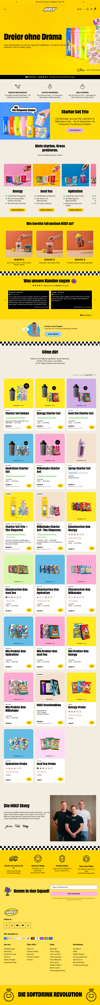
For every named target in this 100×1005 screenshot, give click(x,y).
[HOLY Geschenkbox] (50, 687)
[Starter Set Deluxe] (18, 393)
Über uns (30, 949)
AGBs (75, 952)
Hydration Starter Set (16, 470)
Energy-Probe (77, 707)
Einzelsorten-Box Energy (79, 528)
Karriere (30, 960)
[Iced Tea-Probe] (50, 744)
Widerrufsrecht (78, 954)
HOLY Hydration (56, 957)
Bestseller (53, 949)
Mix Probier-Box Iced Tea (47, 653)
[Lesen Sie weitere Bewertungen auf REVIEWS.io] (86, 315)
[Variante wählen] (29, 548)
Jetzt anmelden (73, 894)
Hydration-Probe (16, 764)
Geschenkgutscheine (57, 971)
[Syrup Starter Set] (81, 448)
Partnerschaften (33, 957)
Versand (7, 957)
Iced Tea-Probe (46, 764)
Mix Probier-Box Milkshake (15, 709)
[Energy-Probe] (81, 687)
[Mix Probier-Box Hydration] (18, 631)
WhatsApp (8, 952)
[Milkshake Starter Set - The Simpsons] (50, 507)
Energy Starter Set (48, 413)
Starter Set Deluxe (17, 413)
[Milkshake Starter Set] (50, 448)
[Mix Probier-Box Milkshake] (18, 687)
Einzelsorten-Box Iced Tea (16, 591)
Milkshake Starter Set (48, 470)
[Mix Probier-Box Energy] (81, 631)
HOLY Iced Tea (55, 954)
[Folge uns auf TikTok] (28, 925)
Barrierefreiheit (78, 962)
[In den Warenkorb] (29, 427)
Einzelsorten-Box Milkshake (79, 591)
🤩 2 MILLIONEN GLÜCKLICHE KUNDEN (50, 2)
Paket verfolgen (9, 960)
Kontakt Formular (10, 954)
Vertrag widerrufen (80, 957)
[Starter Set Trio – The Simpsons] (18, 507)
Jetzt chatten (53, 334)
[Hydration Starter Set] (18, 448)
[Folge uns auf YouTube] (22, 925)
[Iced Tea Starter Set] (81, 393)
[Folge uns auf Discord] (17, 925)
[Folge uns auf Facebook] (6, 925)
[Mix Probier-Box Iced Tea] (50, 631)
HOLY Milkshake (55, 960)
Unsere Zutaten (32, 952)
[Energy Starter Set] (50, 393)
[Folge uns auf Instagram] (12, 925)
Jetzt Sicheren (75, 130)
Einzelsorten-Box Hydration (48, 591)
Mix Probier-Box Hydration (15, 653)
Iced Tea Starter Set (80, 413)
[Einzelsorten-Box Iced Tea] (18, 569)
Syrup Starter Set (79, 468)
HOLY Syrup (54, 962)
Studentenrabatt (10, 962)
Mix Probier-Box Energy (78, 653)
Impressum (77, 949)
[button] (5, 300)
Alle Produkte (55, 968)
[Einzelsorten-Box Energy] (81, 507)
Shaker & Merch (56, 965)
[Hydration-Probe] (18, 744)
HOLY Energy (54, 952)
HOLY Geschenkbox (49, 705)
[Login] (91, 9)
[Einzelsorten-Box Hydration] (50, 569)
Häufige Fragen (9, 949)
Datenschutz (77, 960)
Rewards (30, 954)
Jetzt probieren (17, 210)
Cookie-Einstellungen (80, 965)
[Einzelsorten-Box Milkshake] (81, 569)
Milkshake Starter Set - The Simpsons (49, 528)
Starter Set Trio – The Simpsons (16, 528)
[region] (50, 300)
